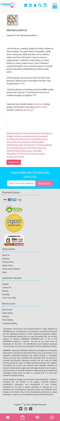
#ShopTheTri (24, 139)
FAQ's (4, 272)
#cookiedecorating (29, 136)
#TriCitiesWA (29, 145)
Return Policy (7, 265)
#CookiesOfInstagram (17, 148)
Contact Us (6, 287)
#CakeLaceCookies (15, 157)
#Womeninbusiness (23, 151)
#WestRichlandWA (15, 145)
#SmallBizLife (13, 154)
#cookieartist (12, 139)
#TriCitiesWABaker (44, 145)
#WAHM (10, 151)
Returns (5, 291)
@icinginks (37, 104)
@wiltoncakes (41, 107)
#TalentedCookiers (39, 139)
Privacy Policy (8, 262)
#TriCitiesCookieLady (36, 148)
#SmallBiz (37, 151)
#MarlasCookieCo (15, 133)
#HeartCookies (38, 154)
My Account (7, 310)
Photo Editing (7, 320)
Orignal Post (13, 162)
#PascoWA (12, 142)
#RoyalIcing (46, 133)
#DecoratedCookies (32, 133)
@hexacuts (28, 110)
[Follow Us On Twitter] (20, 408)
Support (5, 284)
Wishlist (5, 316)
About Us (6, 255)
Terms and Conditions (11, 269)
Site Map (5, 294)
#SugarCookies (13, 136)
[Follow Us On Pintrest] (30, 408)
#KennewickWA (24, 142)
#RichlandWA (38, 142)
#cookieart (43, 136)
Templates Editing (9, 323)
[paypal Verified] (14, 223)
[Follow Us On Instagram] (25, 408)
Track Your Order (9, 298)
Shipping (5, 259)
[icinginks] (7, 5)
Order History (7, 313)
